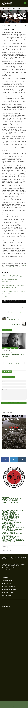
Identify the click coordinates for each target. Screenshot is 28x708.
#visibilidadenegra (18, 539)
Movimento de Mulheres (8, 589)
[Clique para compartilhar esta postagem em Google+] (16, 312)
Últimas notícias (6, 595)
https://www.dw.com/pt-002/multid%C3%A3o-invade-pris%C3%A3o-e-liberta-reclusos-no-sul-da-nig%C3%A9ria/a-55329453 (13, 285)
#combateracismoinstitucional (11, 499)
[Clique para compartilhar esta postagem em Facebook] (7, 312)
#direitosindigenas (7, 508)
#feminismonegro (10, 517)
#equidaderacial (9, 512)
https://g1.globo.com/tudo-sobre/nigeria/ (11, 296)
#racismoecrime (6, 528)
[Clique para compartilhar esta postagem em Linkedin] (21, 312)
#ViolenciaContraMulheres (9, 537)
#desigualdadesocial (7, 505)
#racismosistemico (9, 531)
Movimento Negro (6, 592)
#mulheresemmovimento (8, 526)
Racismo (12, 541)
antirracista (18, 540)
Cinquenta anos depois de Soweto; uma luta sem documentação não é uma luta (13, 8)
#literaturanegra (15, 521)
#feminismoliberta (9, 515)
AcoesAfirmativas (7, 540)
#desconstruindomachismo (8, 504)
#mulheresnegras (7, 527)
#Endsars (4, 307)
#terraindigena (6, 535)
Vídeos (3, 598)
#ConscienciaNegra (10, 500)
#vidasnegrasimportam (10, 536)
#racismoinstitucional (12, 529)
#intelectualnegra (6, 521)
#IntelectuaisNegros (10, 520)
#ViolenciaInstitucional (8, 538)
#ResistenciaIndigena (9, 532)
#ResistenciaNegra (12, 534)
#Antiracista (5, 497)
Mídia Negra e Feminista (7, 586)
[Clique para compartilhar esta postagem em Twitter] (12, 312)
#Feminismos (6, 518)
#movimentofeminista (8, 523)
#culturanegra (5, 501)
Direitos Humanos (10, 348)
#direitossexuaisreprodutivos (10, 509)
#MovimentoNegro (10, 525)
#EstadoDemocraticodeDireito (12, 514)
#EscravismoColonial (8, 513)
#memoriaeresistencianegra (11, 522)
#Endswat (9, 307)
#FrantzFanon (13, 518)
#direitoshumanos (8, 507)
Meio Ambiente (5, 583)
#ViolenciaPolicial (7, 539)
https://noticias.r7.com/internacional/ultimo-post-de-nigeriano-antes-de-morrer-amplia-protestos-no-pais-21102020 (14, 291)
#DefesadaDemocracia (10, 503)
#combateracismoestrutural (12, 498)
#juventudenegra (16, 307)
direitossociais (5, 541)
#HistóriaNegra (6, 519)
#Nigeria (23, 307)
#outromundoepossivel (18, 527)
